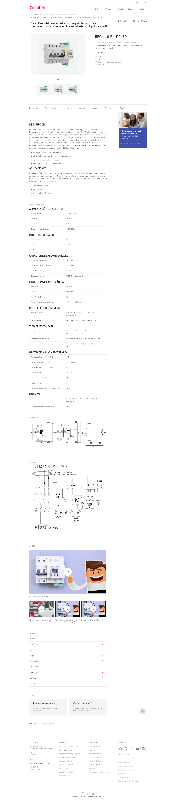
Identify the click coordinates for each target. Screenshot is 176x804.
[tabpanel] (43, 89)
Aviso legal (122, 774)
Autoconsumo (63, 768)
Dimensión (68, 108)
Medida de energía (65, 765)
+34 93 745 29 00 (36, 752)
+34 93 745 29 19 (36, 767)
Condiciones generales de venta (129, 770)
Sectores (98, 9)
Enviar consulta (35, 769)
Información (33, 108)
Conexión (82, 108)
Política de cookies (124, 763)
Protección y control (95, 754)
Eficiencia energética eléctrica (69, 746)
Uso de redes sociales (125, 766)
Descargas (109, 108)
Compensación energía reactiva (69, 754)
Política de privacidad (125, 759)
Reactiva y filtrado (95, 757)
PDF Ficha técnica (140, 21)
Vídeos (95, 108)
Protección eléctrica (66, 761)
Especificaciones (51, 108)
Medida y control (94, 746)
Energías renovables (95, 765)
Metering (92, 750)
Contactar (33, 755)
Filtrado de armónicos (66, 757)
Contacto (142, 9)
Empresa (131, 9)
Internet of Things (65, 776)
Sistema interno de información (128, 781)
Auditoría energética (66, 772)
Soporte (121, 9)
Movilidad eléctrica (65, 750)
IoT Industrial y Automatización (99, 772)
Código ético (122, 777)
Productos (109, 9)
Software (92, 768)
